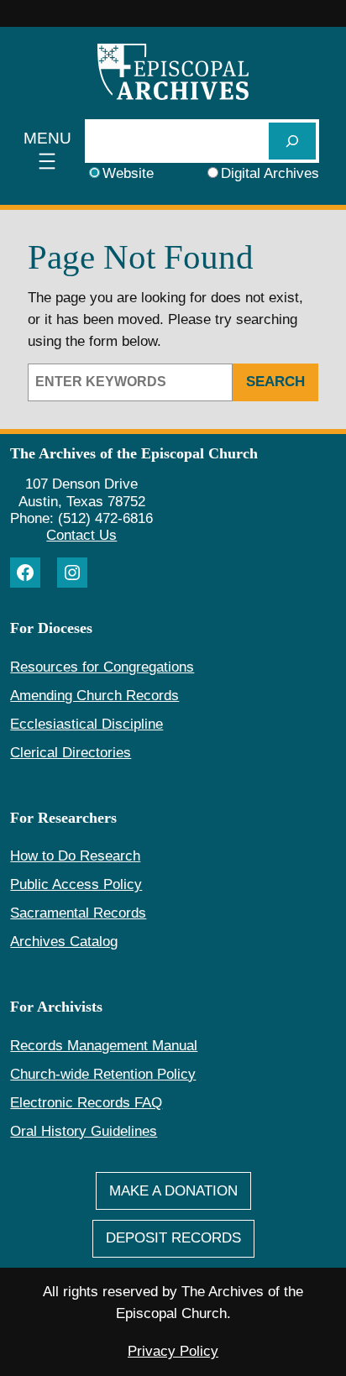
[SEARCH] (292, 141)
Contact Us (81, 535)
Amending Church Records (94, 696)
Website (128, 173)
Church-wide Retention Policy (103, 1074)
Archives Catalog (64, 942)
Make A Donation (173, 1191)
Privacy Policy (173, 1351)
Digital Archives (270, 173)
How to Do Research (75, 856)
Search (275, 382)
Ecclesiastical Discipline (86, 724)
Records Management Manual (103, 1046)
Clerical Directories (70, 753)
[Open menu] (47, 152)
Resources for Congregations (102, 667)
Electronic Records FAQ (86, 1103)
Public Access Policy (76, 884)
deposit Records (173, 1238)
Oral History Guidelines (83, 1131)
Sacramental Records (78, 913)
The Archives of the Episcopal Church (134, 453)
